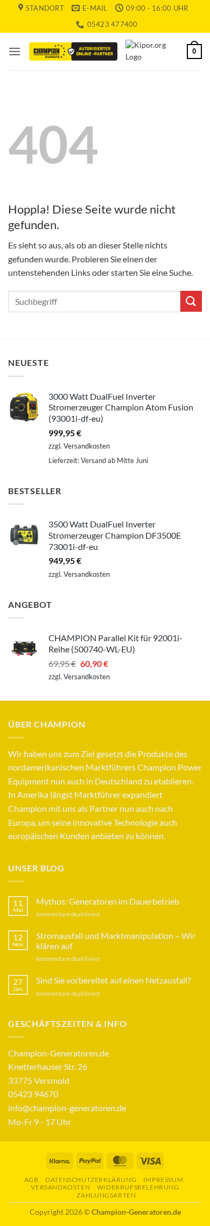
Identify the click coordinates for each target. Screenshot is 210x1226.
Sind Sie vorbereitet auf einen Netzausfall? (113, 980)
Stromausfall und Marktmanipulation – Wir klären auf (115, 940)
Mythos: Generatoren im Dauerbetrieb (107, 901)
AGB (31, 1180)
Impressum (163, 1180)
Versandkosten (87, 446)
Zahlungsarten (106, 1195)
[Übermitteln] (191, 301)
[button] (14, 51)
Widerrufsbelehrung (138, 1187)
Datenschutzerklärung (90, 1180)
